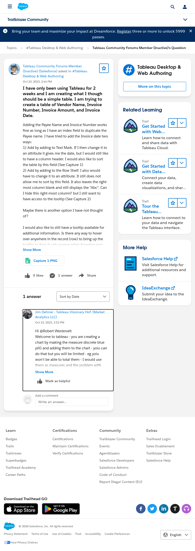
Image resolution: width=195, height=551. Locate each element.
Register (124, 31)
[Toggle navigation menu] (185, 20)
